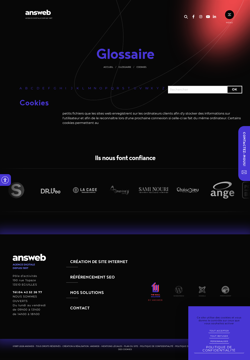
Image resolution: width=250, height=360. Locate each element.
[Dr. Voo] (45, 190)
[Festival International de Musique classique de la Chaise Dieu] (182, 190)
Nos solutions (87, 292)
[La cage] (79, 190)
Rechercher (186, 17)
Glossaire (125, 67)
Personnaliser (219, 341)
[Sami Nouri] (148, 190)
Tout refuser (219, 336)
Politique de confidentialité (156, 346)
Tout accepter (219, 331)
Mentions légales (111, 346)
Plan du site (131, 346)
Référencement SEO (92, 277)
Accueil (108, 67)
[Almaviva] (114, 190)
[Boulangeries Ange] (217, 190)
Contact (80, 308)
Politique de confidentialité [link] (219, 348)
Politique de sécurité (187, 346)
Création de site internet (99, 261)
